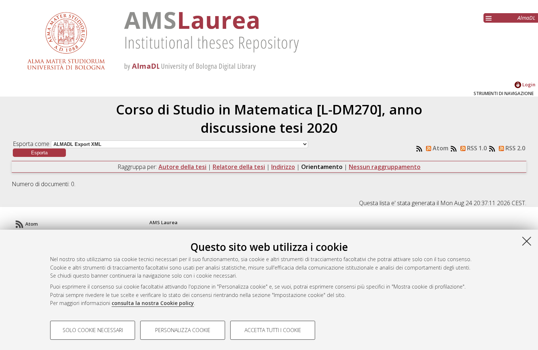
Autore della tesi (182, 167)
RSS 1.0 (476, 148)
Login (528, 84)
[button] (39, 152)
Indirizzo (283, 167)
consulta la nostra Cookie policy (153, 303)
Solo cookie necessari (93, 330)
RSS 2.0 (514, 148)
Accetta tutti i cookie (272, 330)
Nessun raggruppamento (385, 167)
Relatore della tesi (239, 167)
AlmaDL (526, 17)
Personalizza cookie (182, 330)
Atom (439, 148)
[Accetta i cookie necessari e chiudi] (527, 241)
